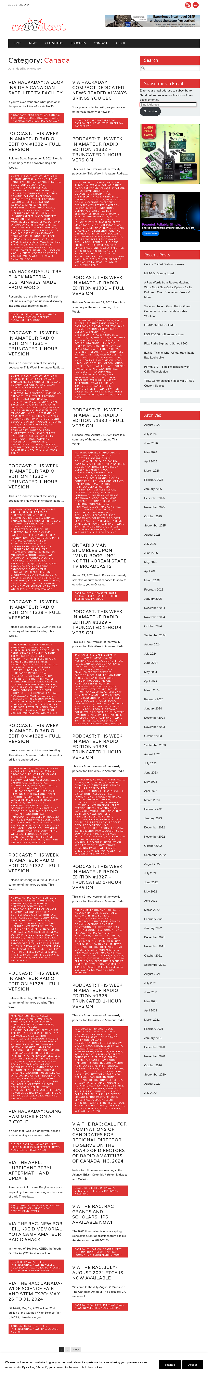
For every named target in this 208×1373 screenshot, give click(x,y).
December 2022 (154, 827)
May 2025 (150, 562)
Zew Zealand (107, 532)
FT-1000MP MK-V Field (159, 325)
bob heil (17, 1261)
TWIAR (15, 250)
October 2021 (153, 955)
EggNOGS (34, 193)
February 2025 (153, 589)
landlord (18, 1058)
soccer (46, 819)
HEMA (94, 483)
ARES (46, 176)
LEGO (29, 1058)
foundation (83, 481)
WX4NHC (37, 842)
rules (15, 946)
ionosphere (44, 1055)
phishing (81, 503)
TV (92, 598)
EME (111, 475)
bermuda (32, 650)
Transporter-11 (86, 388)
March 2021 (152, 1019)
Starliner (17, 244)
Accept (192, 1364)
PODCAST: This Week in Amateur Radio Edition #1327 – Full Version (35, 863)
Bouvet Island (37, 906)
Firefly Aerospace (44, 1041)
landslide (18, 799)
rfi (13, 1078)
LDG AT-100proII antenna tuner (164, 334)
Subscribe (150, 111)
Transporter (101, 385)
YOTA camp (27, 258)
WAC (118, 529)
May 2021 (150, 1001)
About (121, 43)
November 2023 (154, 726)
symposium (82, 523)
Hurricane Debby (22, 791)
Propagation (49, 230)
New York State (38, 1061)
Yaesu (42, 1149)
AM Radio (28, 897)
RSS (188, 5)
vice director (47, 253)
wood (37, 319)
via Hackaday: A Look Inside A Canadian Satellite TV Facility (36, 88)
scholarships (36, 1081)
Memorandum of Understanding (33, 218)
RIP (44, 236)
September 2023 (155, 745)
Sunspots (46, 244)
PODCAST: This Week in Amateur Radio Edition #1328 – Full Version (35, 733)
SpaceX (41, 241)
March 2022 (152, 909)
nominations (41, 1064)
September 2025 (155, 525)
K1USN (15, 681)
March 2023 (152, 800)
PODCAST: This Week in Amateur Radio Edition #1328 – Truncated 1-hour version (97, 746)
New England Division (98, 360)
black (15, 314)
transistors (43, 247)
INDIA (49, 210)
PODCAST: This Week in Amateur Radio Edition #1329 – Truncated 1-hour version (97, 622)
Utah (36, 250)
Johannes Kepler (22, 216)
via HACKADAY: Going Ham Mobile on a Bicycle (35, 1116)
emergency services (34, 661)
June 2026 (151, 443)
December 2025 (154, 498)
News (33, 43)
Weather (38, 255)
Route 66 (99, 374)
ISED (56, 1055)
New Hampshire (38, 931)
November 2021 (154, 946)
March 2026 (152, 470)
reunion (35, 236)
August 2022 (152, 864)
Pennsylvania (20, 1211)
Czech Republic (42, 190)
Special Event (31, 825)
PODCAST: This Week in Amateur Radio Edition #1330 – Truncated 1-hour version (34, 476)
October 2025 (153, 516)
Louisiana (97, 495)
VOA (110, 391)
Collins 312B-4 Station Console (164, 264)
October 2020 (153, 1065)
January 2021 (153, 1038)
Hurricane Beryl (22, 1052)
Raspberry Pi (83, 125)
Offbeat (43, 317)
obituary (54, 221)
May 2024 (150, 671)
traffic (16, 954)
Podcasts (78, 43)
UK (58, 1092)
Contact (100, 43)
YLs (95, 532)
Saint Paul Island (42, 1078)
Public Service (49, 1072)
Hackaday (17, 120)
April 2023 (150, 790)
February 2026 (153, 479)
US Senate (51, 954)
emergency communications (34, 195)
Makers (28, 1147)
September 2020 (155, 1074)
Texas (57, 1089)
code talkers (34, 776)
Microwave (82, 498)
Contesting (19, 914)
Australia (29, 179)
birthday (32, 1021)
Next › (76, 1349)
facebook (49, 199)
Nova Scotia (19, 1267)
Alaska (34, 644)
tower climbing (22, 247)
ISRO (78, 351)
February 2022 (153, 919)
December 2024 (154, 607)
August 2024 (152, 644)
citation (54, 181)
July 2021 (150, 983)
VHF (19, 1095)
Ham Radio (36, 207)
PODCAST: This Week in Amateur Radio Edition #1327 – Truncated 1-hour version (97, 877)
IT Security (95, 351)
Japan (46, 213)
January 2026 (153, 488)
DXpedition (18, 782)
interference (44, 1052)
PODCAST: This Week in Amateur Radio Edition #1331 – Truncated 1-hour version (34, 343)
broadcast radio (103, 120)
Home (16, 43)
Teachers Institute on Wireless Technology (34, 832)
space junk (27, 241)
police (38, 690)
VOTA (26, 255)
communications (32, 184)
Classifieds (54, 43)
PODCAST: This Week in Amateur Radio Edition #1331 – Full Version (98, 285)
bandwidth (18, 903)
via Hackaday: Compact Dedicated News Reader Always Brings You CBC (99, 90)
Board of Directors (89, 1187)
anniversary (19, 1018)
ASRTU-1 (34, 771)
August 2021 (152, 973)
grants (30, 204)
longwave (82, 495)
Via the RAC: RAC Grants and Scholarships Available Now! (93, 1214)
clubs (15, 184)
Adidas (33, 768)
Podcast (50, 227)
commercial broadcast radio (38, 117)
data (55, 1032)
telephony (82, 383)
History (16, 210)
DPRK (90, 593)
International (108, 1190)
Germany (17, 204)
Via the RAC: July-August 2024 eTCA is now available (97, 1273)
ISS (84, 351)
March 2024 (152, 690)
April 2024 (150, 681)
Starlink (32, 244)
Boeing (43, 179)
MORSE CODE (34, 799)
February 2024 (153, 699)
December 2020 (154, 1047)
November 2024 (154, 617)
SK (42, 238)
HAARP (30, 667)
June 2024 (151, 662)
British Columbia (32, 314)
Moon (96, 498)
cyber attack (98, 469)
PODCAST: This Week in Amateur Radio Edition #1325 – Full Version (35, 981)
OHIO (89, 500)
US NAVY (29, 710)
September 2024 (155, 635)
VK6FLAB (16, 255)
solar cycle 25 (102, 518)
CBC (13, 117)
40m (13, 1015)
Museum (24, 221)
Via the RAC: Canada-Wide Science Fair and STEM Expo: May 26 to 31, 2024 (36, 1291)
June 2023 (151, 772)
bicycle (16, 1144)
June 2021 (151, 992)
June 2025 (151, 553)
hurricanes (31, 210)
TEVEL (29, 951)
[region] (104, 1363)
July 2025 (150, 543)
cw (52, 779)
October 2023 (153, 736)
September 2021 (155, 964)
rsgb (51, 236)
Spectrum (54, 241)
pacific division (32, 227)
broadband (19, 774)
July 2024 (150, 653)
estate (36, 199)
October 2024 (153, 626)
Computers (100, 123)
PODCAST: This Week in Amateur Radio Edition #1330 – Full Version (98, 417)
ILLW (14, 793)
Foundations (40, 201)
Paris (29, 937)
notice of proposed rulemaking (29, 804)
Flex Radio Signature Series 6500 (165, 343)
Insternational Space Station (32, 675)
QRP (13, 1075)
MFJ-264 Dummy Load (159, 273)
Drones (16, 193)
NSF (85, 363)
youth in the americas (37, 1270)
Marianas (92, 354)
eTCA (90, 1305)
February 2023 (153, 809)
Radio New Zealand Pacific (93, 509)
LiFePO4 (16, 1147)
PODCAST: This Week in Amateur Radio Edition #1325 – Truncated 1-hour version (97, 995)
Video (99, 598)
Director (81, 337)
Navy (22, 1061)
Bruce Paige (98, 323)
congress (43, 911)
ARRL (54, 176)
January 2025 (153, 598)
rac (13, 233)
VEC (34, 253)
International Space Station (95, 489)
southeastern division (27, 822)
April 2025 (150, 571)
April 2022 (150, 900)
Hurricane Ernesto (88, 486)
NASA (34, 221)
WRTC (84, 532)
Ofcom (15, 224)
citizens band (114, 326)
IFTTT (53, 1144)
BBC (30, 903)
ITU (38, 213)
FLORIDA (113, 478)
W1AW (35, 712)
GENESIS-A (17, 667)
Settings (170, 1364)
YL (111, 394)
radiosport (25, 233)
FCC (27, 201)
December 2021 (154, 937)
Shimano (17, 238)
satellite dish (107, 595)
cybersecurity (21, 190)
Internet (17, 678)
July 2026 (150, 434)
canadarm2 (82, 326)
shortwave (32, 238)
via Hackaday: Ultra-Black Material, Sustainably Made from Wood (36, 279)
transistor (82, 385)
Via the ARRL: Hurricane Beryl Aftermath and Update (30, 1170)
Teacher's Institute (38, 1089)
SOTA (49, 238)
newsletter (91, 1307)
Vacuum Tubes (20, 253)
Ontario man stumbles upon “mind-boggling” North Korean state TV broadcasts (99, 555)
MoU (14, 221)
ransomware (44, 233)
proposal (37, 692)
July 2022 (150, 873)
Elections (100, 475)
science (53, 1328)
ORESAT (95, 365)
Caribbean (37, 1205)
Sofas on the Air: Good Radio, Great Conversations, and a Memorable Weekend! (167, 311)
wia (47, 255)
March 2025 (152, 580)
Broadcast (18, 115)
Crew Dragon (109, 328)
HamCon (16, 1050)
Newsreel (32, 120)
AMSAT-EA (37, 647)
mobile (24, 929)
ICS (43, 210)
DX (24, 193)
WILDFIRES (23, 842)
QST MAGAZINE (104, 506)
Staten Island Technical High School (36, 827)
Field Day (23, 1041)
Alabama (81, 452)
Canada (54, 115)
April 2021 (150, 1010)
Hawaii (50, 207)
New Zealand (27, 684)
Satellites (18, 1081)
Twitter (26, 250)
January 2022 (153, 928)
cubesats (81, 331)
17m (13, 644)
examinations (20, 1038)
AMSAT (37, 176)
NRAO (78, 363)
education (101, 337)
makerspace (42, 1147)
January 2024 (153, 708)
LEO (37, 1058)
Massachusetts (45, 216)
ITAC (108, 492)
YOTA (14, 258)
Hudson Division (35, 670)
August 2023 (152, 754)
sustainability (21, 319)
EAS (53, 914)
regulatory (19, 236)
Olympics (42, 808)
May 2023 (150, 781)
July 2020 (150, 1092)
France (35, 785)
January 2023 (153, 818)
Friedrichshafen (42, 1044)
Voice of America (93, 529)
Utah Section (51, 250)
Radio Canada (49, 120)
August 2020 (152, 1083)
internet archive (23, 213)
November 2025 (154, 507)
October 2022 (153, 845)
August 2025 (152, 534)
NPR (46, 805)
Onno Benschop (33, 224)
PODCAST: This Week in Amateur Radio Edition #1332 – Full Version (35, 141)
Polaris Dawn (20, 230)
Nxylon (31, 317)
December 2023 (154, 717)
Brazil (31, 1024)
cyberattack (38, 187)
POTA (34, 230)
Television (82, 598)
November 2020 (154, 1056)
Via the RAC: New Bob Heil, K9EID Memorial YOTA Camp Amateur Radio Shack (35, 1231)
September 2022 (155, 854)
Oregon (16, 1069)
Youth (31, 1098)
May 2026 (150, 452)
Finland (101, 478)
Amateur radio (21, 176)
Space (15, 241)
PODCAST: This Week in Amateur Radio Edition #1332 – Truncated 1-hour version (97, 149)
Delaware (17, 1035)
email (14, 661)
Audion (16, 179)
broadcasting (37, 115)
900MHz (23, 644)
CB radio (98, 326)
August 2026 (152, 424)
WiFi (20, 1098)
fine (35, 664)
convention (19, 187)
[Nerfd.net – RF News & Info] (38, 30)
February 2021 (153, 1028)
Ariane (25, 900)
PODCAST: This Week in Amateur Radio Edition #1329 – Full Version (35, 609)
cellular (17, 776)
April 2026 (150, 461)
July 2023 (150, 763)
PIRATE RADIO (34, 811)
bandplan (17, 1021)
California (27, 181)
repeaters (100, 515)
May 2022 (150, 891)
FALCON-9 (17, 201)
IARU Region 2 (45, 791)
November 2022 (154, 836)
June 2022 (151, 882)
